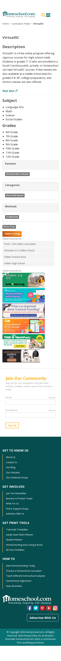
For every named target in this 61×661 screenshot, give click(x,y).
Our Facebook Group (17, 477)
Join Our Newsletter (16, 493)
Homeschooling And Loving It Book (24, 544)
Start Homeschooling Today (20, 565)
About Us (10, 457)
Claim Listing (12, 233)
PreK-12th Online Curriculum (20, 243)
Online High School (14, 263)
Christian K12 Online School (19, 250)
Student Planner (14, 539)
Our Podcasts (13, 472)
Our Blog (10, 467)
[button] (43, 14)
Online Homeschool (15, 256)
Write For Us (12, 503)
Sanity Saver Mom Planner (19, 534)
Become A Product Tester (19, 498)
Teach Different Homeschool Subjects (25, 575)
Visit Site (8, 91)
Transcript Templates (17, 529)
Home (5, 23)
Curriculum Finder (21, 23)
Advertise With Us (15, 513)
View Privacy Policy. (27, 635)
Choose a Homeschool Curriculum (24, 570)
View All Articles (14, 586)
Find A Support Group (17, 508)
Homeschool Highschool (18, 580)
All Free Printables (15, 549)
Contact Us (11, 462)
